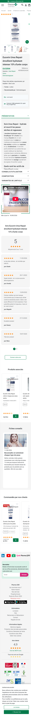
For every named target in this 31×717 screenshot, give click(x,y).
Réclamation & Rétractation (15, 615)
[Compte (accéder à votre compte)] (25, 5)
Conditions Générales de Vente (15, 631)
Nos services (15, 592)
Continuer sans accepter (8, 687)
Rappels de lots (15, 620)
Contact (15, 617)
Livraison (15, 611)
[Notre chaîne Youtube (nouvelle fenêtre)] (9, 556)
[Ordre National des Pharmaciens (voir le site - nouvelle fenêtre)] (24, 673)
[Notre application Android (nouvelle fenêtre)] (21, 602)
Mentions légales (15, 627)
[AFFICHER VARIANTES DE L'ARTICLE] (28, 180)
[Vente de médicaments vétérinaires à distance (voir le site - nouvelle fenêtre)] (16, 673)
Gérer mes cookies (15, 636)
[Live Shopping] (14, 556)
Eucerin (6, 69)
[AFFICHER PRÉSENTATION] (28, 116)
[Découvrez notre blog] (23, 556)
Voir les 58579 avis (15, 650)
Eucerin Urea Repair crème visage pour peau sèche (10, 396)
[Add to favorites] (17, 376)
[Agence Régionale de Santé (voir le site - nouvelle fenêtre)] (9, 681)
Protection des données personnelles (15, 629)
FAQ (15, 613)
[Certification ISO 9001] (12, 665)
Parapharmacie (15, 594)
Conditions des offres (15, 633)
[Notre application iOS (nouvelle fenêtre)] (9, 602)
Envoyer (24, 574)
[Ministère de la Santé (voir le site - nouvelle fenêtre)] (23, 665)
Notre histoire (15, 589)
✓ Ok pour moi (16, 712)
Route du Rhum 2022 (15, 596)
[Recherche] (22, 5)
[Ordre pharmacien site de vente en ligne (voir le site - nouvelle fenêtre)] (7, 673)
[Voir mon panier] (29, 5)
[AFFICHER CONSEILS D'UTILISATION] (28, 171)
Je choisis (16, 707)
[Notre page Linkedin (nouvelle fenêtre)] (3, 555)
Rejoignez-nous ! (16, 598)
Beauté (6, 448)
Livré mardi (9, 97)
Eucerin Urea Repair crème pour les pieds (9, 523)
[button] (2, 5)
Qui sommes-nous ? (15, 587)
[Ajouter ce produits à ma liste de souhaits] (29, 14)
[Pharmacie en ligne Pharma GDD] (12, 5)
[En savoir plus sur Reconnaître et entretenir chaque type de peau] (15, 440)
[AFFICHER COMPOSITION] (28, 176)
